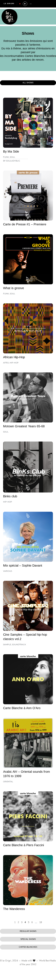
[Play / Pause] (25, 4)
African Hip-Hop (14, 357)
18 (40, 922)
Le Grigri (9, 3)
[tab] (28, 82)
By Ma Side (11, 151)
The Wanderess (14, 909)
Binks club (10, 496)
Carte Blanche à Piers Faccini (23, 845)
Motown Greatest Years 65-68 (24, 426)
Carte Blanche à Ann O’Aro (21, 708)
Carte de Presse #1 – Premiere (24, 224)
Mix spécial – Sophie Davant (22, 565)
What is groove (13, 288)
